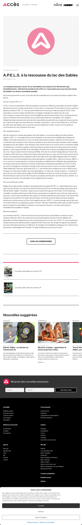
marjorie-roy (10, 79)
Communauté (42, 320)
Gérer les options (41, 517)
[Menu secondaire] (77, 5)
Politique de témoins (32, 522)
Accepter (41, 506)
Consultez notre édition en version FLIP (28, 271)
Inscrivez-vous (66, 390)
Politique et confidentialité (47, 522)
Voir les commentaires (41, 241)
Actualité (6, 320)
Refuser (41, 512)
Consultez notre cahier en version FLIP (28, 288)
